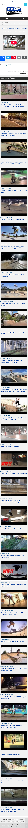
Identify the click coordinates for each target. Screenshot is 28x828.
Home (2, 22)
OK (17, 826)
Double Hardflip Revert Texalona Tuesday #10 (14, 473)
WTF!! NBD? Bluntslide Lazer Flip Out (11, 528)
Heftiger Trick (7, 65)
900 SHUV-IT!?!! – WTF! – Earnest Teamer (12, 219)
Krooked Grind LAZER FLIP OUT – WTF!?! (12, 641)
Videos (6, 22)
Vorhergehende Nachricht (15, 71)
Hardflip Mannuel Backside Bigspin (10, 754)
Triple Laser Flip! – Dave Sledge (10, 446)
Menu (6, 18)
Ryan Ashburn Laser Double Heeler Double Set (14, 28)
